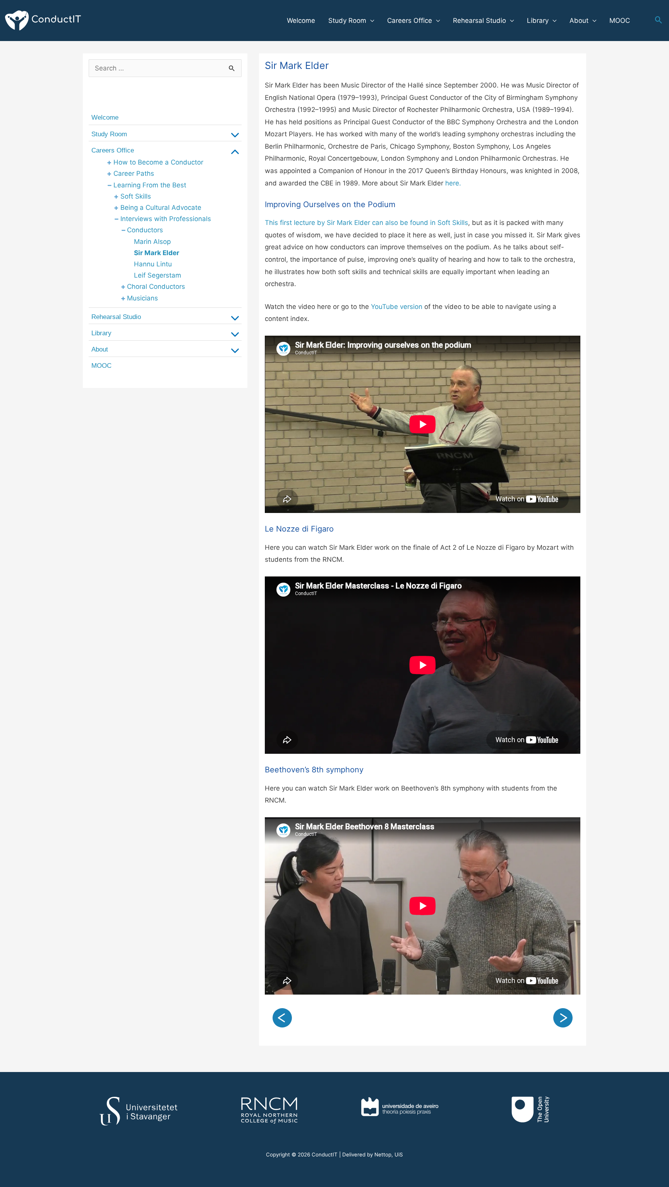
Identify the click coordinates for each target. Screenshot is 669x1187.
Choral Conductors (156, 286)
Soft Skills (135, 196)
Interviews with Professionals (165, 219)
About (579, 20)
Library (538, 20)
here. (453, 183)
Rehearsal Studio (479, 20)
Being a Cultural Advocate (160, 207)
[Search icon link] (659, 20)
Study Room (347, 20)
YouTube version (395, 306)
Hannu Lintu (153, 264)
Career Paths (133, 173)
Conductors (145, 230)
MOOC (619, 20)
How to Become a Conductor (158, 162)
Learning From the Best (149, 185)
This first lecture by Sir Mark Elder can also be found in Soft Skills (366, 222)
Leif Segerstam (157, 275)
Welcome (301, 20)
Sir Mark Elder (156, 253)
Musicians (142, 298)
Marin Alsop (152, 241)
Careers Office (409, 20)
